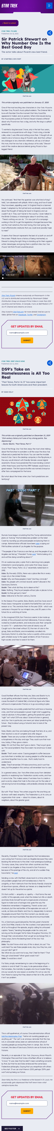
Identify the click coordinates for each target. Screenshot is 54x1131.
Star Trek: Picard (9, 31)
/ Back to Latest (9, 23)
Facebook (22, 315)
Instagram (41, 315)
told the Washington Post (12, 1036)
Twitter (29, 315)
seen (37, 543)
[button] (10, 6)
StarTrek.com (18, 312)
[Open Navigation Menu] (49, 6)
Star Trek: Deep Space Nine (13, 361)
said (34, 554)
